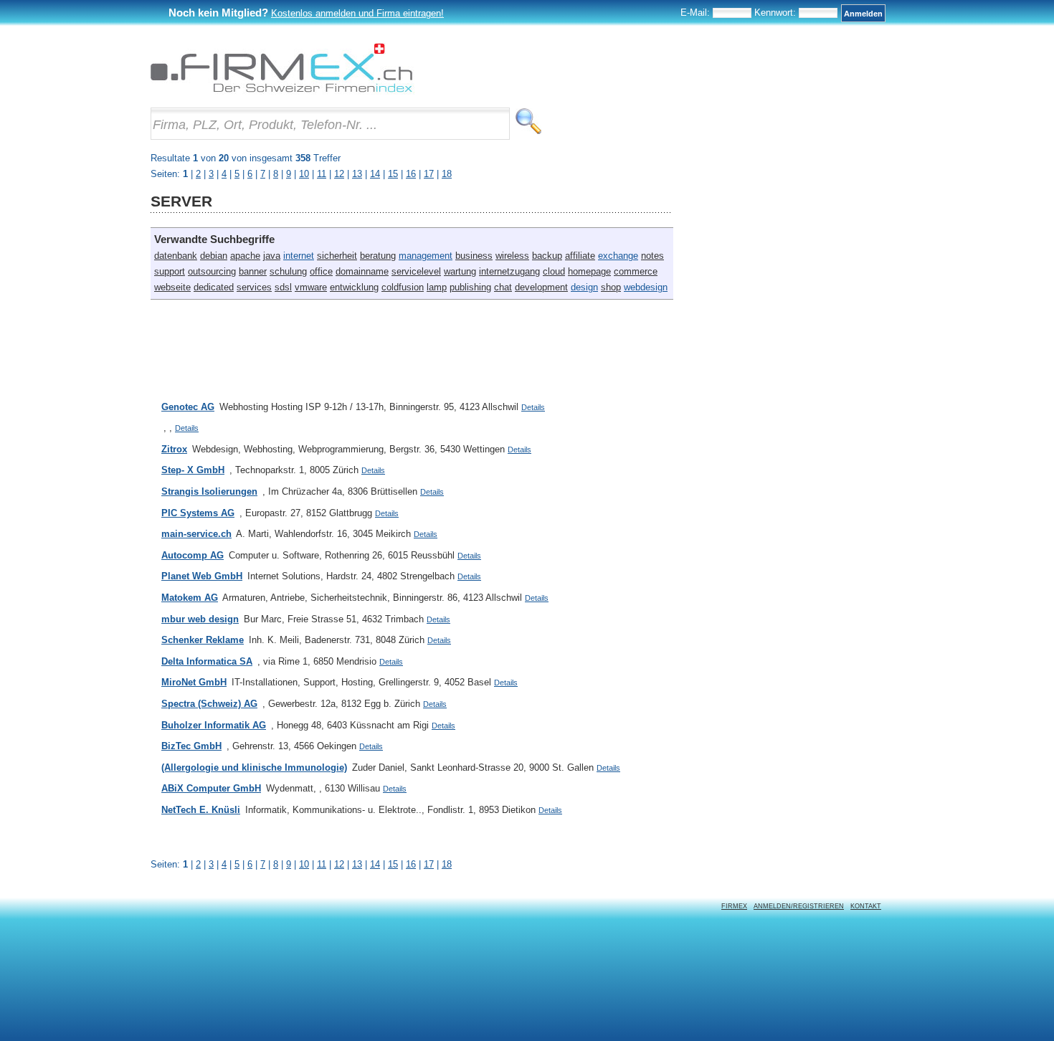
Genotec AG (187, 406)
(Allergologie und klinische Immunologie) (254, 767)
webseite (172, 287)
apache (245, 255)
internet (298, 255)
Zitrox (174, 449)
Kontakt (865, 906)
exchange (618, 255)
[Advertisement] (412, 342)
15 (393, 864)
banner (253, 271)
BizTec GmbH (191, 746)
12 (339, 864)
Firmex (734, 906)
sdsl (283, 287)
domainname (362, 271)
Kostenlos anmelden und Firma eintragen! (357, 13)
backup (547, 255)
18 (447, 864)
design (584, 287)
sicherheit (337, 255)
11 (321, 864)
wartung (460, 271)
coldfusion (402, 287)
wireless (512, 255)
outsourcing (212, 271)
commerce (635, 271)
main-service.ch (196, 533)
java (271, 255)
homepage (589, 271)
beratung (378, 255)
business (474, 255)
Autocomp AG (192, 555)
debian (213, 255)
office (321, 271)
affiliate (580, 255)
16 (411, 864)
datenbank (175, 255)
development (541, 287)
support (169, 271)
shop (611, 287)
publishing (470, 287)
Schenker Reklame (202, 639)
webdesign (646, 287)
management (425, 255)
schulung (288, 271)
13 (357, 864)
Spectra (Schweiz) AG (209, 703)
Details (533, 407)
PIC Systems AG (197, 513)
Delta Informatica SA (206, 661)
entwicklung (354, 287)
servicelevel (416, 271)
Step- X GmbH (192, 470)
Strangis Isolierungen (209, 491)
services (254, 287)
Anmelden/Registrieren (799, 906)
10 (304, 864)
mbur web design (200, 619)
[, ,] (161, 427)
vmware (311, 287)
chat (503, 287)
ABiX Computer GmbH (211, 788)
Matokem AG (189, 597)
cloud (554, 271)
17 (429, 864)
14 (375, 864)
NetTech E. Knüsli (200, 809)
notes (652, 255)
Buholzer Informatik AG (213, 725)
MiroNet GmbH (194, 682)
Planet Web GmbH (201, 576)
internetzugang (509, 271)
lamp (437, 287)
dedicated (214, 287)
